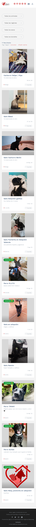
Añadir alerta (22, 45)
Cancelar (13, 45)
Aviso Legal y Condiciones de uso (18, 512)
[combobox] (13, 23)
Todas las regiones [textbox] (10, 23)
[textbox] (13, 16)
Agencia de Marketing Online (16, 519)
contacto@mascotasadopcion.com (18, 524)
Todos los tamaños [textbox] (10, 37)
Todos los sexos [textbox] (9, 30)
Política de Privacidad (12, 514)
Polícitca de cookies (24, 514)
